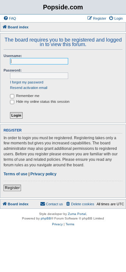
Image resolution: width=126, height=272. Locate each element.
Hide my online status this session (42, 101)
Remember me (27, 96)
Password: (13, 70)
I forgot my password (26, 82)
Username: (13, 56)
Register (12, 188)
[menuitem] (9, 18)
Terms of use (15, 174)
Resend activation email (28, 88)
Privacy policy (43, 174)
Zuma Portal (77, 214)
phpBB (46, 218)
